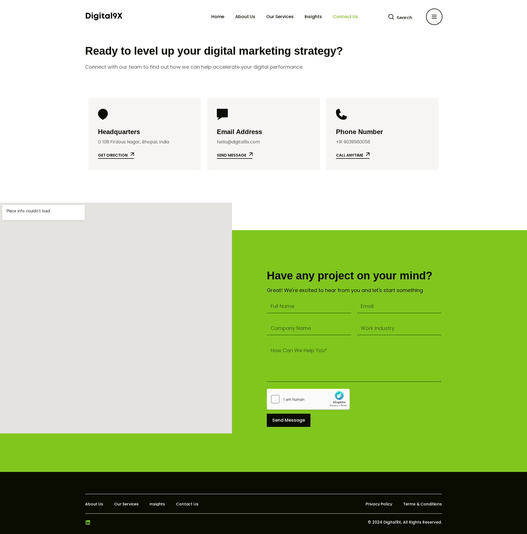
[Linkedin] (88, 522)
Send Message (288, 420)
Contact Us (345, 16)
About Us (245, 16)
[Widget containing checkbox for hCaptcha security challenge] (308, 399)
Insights (313, 16)
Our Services (279, 16)
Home (217, 16)
